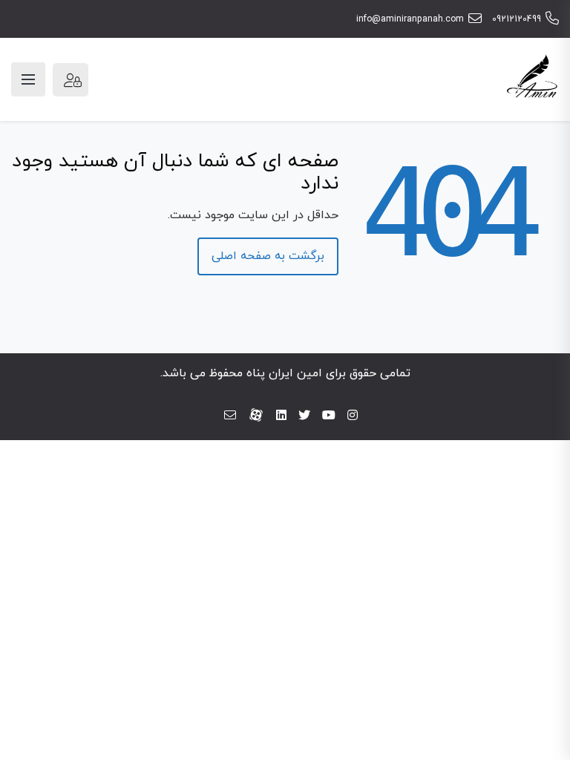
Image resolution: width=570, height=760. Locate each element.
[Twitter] (304, 416)
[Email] (230, 416)
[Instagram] (352, 416)
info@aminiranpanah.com (410, 19)
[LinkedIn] (281, 416)
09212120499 (516, 19)
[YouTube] (328, 416)
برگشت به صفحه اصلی (268, 256)
